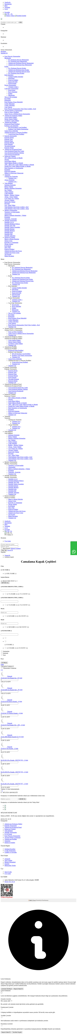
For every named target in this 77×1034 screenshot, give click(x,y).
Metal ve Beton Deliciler (12, 239)
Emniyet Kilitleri (13, 80)
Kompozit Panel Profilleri (12, 124)
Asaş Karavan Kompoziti (12, 154)
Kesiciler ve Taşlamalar (11, 242)
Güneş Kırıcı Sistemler (11, 131)
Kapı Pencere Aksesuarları (12, 56)
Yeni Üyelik (8, 872)
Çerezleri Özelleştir (7, 989)
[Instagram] (5, 809)
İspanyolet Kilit (12, 82)
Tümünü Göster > (13, 87)
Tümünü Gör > (12, 178)
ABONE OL (22, 799)
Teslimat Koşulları (10, 849)
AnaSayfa (7, 2)
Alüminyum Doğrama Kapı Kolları (18, 70)
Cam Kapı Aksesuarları (11, 88)
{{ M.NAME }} (18, 627)
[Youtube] (5, 807)
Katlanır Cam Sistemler (11, 126)
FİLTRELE (4, 662)
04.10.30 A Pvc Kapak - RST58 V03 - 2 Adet (14, 760)
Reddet (39, 984)
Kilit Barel (11, 78)
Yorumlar (7, 7)
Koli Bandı (8, 246)
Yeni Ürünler (8, 860)
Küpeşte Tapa (9, 139)
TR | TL (9, 531)
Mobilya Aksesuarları (11, 210)
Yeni (4, 655)
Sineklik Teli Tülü (10, 225)
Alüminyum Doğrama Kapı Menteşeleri (20, 65)
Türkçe (12, 15)
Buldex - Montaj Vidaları (12, 195)
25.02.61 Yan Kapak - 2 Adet (9, 748)
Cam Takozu (8, 107)
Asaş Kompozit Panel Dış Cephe (14, 151)
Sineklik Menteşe (10, 230)
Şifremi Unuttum (16, 548)
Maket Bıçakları (9, 256)
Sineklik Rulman (9, 229)
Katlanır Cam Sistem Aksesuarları (18, 129)
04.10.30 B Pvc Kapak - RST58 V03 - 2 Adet (14, 772)
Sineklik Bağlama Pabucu (12, 224)
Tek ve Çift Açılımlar (11, 97)
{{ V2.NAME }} (18, 605)
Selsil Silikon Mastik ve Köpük (14, 163)
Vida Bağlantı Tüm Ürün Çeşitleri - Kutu (17, 208)
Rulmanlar (8, 100)
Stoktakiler (6, 651)
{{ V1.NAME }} (18, 594)
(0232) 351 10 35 (10, 881)
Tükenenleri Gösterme (9, 668)
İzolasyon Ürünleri (10, 156)
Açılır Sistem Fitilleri (11, 117)
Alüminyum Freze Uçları (12, 252)
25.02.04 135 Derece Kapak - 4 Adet (12, 713)
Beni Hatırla (7, 548)
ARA (20, 22)
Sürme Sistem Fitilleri (11, 119)
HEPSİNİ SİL (5, 583)
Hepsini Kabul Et (18, 989)
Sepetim (7, 864)
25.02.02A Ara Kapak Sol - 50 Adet (11, 678)
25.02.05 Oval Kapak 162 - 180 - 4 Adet (13, 725)
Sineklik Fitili (8, 234)
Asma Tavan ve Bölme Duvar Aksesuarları (17, 114)
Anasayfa (7, 555)
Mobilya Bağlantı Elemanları (13, 188)
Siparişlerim (8, 4)
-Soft (30, 900)
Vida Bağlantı (9, 183)
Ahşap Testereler (9, 180)
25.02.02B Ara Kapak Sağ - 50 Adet (11, 690)
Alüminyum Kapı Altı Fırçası (13, 251)
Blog (6, 5)
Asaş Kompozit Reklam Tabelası (14, 153)
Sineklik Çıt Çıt (9, 222)
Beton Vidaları (9, 186)
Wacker (7, 159)
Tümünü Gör (16, 274)
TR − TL (10, 14)
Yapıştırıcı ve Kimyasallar (12, 212)
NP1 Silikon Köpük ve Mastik (14, 158)
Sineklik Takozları (10, 236)
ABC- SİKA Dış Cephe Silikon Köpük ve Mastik (19, 164)
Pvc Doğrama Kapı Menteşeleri (17, 61)
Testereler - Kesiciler (11, 219)
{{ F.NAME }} (17, 648)
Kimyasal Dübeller (10, 171)
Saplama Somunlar (10, 185)
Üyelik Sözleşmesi (10, 850)
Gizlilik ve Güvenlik (11, 852)
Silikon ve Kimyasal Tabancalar (14, 173)
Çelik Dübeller (9, 193)
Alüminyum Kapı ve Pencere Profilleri (16, 132)
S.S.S (6, 9)
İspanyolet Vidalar (10, 202)
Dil (5, 534)
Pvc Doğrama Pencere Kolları (17, 68)
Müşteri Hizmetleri (10, 862)
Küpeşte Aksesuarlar (11, 136)
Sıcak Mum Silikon (10, 161)
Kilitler (10, 93)
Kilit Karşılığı (12, 83)
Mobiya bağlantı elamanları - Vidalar (15, 215)
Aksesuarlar (8, 214)
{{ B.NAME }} (17, 616)
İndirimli (5, 653)
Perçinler (7, 203)
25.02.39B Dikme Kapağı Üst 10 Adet (12, 737)
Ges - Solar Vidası (10, 205)
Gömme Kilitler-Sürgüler (15, 76)
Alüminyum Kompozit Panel (13, 149)
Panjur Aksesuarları (10, 85)
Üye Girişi (8, 541)
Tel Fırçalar (8, 254)
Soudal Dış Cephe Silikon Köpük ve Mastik (18, 166)
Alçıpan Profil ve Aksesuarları (13, 110)
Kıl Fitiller (8, 98)
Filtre (2, 664)
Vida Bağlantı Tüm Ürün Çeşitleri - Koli (16, 207)
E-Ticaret (34, 900)
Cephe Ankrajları (10, 105)
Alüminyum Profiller (11, 122)
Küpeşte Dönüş (9, 148)
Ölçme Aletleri (9, 244)
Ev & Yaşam (8, 834)
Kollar (6, 66)
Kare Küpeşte (9, 144)
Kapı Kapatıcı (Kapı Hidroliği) (14, 102)
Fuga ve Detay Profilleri (12, 112)
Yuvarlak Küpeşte (10, 146)
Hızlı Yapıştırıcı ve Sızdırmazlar (14, 168)
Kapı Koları (11, 90)
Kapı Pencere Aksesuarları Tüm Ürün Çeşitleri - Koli (20, 109)
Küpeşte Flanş (9, 141)
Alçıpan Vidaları (9, 200)
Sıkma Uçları (8, 241)
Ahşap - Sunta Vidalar (11, 197)
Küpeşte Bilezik (9, 142)
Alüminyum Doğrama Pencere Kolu (19, 71)
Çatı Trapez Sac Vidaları (12, 198)
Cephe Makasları (10, 104)
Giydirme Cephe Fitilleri (12, 120)
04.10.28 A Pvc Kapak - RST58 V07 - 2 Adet (14, 784)
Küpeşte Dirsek (9, 137)
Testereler (7, 175)
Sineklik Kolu (9, 232)
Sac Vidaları (8, 190)
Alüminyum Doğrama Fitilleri (13, 115)
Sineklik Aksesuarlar (11, 220)
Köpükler (7, 170)
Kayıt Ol (10, 550)
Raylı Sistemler (12, 92)
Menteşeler (8, 58)
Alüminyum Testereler (11, 176)
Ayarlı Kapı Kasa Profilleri (16, 134)
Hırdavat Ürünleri (10, 237)
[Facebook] (5, 806)
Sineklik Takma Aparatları (12, 227)
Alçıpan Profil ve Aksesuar (12, 837)
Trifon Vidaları (9, 192)
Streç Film (8, 247)
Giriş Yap (4, 550)
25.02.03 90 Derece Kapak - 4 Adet (11, 701)
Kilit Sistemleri (9, 75)
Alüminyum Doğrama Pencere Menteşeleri (21, 63)
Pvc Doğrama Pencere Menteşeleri (18, 60)
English (23, 15)
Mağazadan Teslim (10, 865)
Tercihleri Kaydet (17, 1032)
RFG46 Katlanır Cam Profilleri (17, 127)
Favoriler (7, 12)
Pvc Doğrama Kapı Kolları (16, 73)
